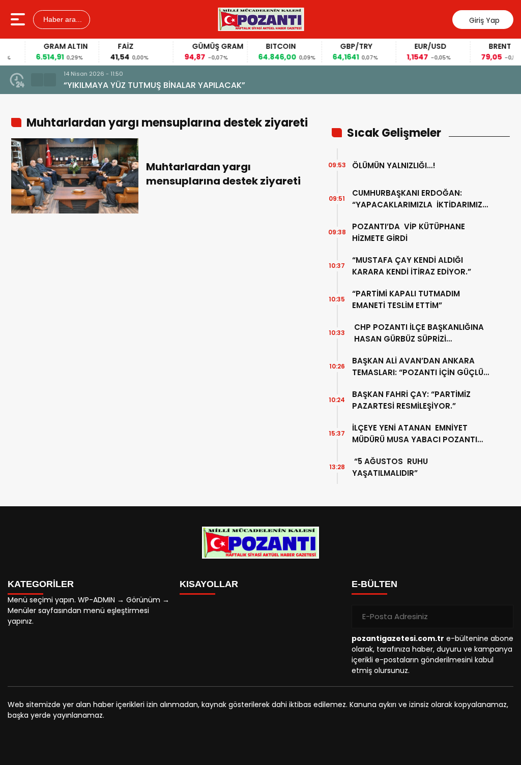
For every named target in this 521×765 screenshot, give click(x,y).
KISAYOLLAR (209, 584)
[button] (37, 79)
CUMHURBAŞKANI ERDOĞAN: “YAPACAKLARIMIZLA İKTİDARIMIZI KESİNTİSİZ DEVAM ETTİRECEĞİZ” (418, 199)
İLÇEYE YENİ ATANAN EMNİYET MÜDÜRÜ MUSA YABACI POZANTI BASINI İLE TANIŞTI (414, 433)
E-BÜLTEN (374, 584)
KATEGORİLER (41, 584)
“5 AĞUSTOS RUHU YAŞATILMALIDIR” (390, 467)
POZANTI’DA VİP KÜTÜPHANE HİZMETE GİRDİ (408, 232)
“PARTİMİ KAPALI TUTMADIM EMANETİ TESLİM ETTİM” (407, 299)
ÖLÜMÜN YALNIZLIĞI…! (394, 165)
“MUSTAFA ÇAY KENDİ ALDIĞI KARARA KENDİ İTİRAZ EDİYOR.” (411, 266)
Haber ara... (61, 19)
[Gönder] (501, 616)
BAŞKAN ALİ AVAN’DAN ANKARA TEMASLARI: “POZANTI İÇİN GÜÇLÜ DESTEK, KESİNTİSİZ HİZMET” (417, 366)
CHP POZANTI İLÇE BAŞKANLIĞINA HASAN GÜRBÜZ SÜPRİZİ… (418, 333)
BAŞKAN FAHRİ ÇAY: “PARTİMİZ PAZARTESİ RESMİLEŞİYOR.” (411, 400)
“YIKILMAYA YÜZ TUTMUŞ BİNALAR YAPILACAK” (154, 85)
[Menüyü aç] (19, 19)
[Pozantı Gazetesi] (261, 19)
